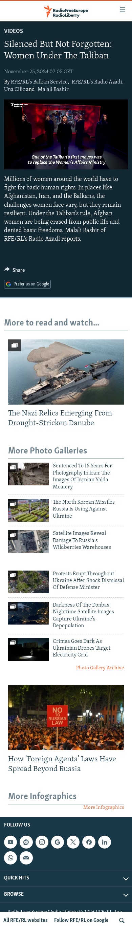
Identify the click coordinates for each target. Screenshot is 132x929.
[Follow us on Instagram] (42, 842)
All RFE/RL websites (25, 920)
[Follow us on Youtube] (10, 842)
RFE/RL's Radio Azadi (97, 82)
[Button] (14, 271)
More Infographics (103, 807)
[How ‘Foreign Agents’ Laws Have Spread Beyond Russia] (66, 717)
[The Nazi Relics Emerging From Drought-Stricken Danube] (66, 372)
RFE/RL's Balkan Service (39, 82)
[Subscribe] (26, 858)
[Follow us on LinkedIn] (104, 842)
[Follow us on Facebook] (88, 842)
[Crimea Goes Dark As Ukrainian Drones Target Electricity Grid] (28, 649)
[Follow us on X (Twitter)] (73, 842)
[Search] (122, 920)
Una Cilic (14, 89)
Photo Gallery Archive (100, 668)
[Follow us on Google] (57, 842)
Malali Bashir (53, 89)
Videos (13, 32)
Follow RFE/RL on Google (81, 920)
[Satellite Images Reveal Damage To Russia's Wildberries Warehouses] (28, 541)
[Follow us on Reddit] (26, 842)
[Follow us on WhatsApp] (10, 858)
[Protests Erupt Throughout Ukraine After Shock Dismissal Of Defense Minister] (28, 582)
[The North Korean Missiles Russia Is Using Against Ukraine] (28, 510)
